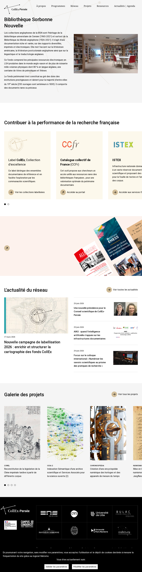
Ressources (103, 5)
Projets (87, 5)
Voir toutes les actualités (125, 289)
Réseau (74, 5)
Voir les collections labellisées (30, 192)
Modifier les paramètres (84, 567)
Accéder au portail (76, 192)
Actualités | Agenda (124, 5)
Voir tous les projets (128, 394)
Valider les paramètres (56, 567)
